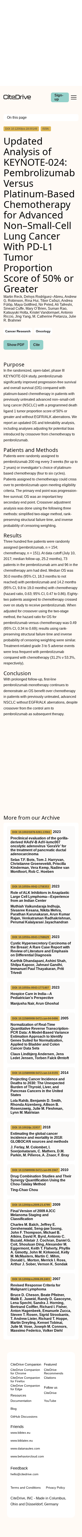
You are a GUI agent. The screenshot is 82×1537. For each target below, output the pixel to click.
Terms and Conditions (25, 1487)
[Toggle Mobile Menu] (74, 97)
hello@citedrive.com (24, 1474)
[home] (17, 98)
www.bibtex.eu (20, 1432)
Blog (13, 1408)
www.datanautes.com (25, 1448)
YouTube (50, 1400)
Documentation (20, 1400)
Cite (36, 345)
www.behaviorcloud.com (27, 1456)
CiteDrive (50, 1393)
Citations (50, 1377)
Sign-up (58, 97)
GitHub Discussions (23, 1416)
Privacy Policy (55, 1487)
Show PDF (15, 345)
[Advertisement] (41, 43)
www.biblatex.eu (21, 1440)
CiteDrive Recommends (53, 1371)
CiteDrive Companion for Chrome (25, 1371)
